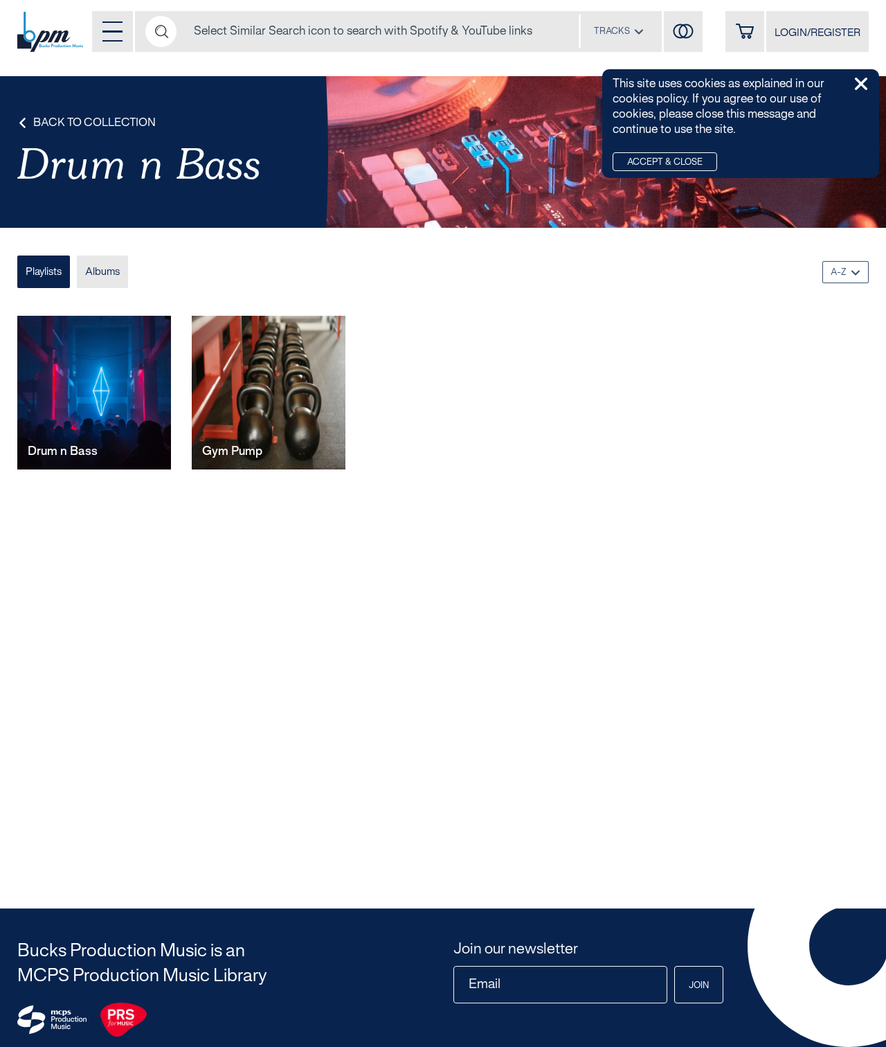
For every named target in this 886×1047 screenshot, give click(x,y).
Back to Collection (94, 123)
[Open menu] (112, 31)
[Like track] (136, 447)
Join (699, 986)
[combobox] (618, 31)
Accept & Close (665, 163)
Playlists (44, 272)
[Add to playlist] (160, 447)
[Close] (861, 84)
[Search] (161, 31)
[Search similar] (111, 447)
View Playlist (67, 447)
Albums (102, 272)
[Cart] (744, 31)
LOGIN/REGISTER (817, 33)
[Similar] (683, 31)
